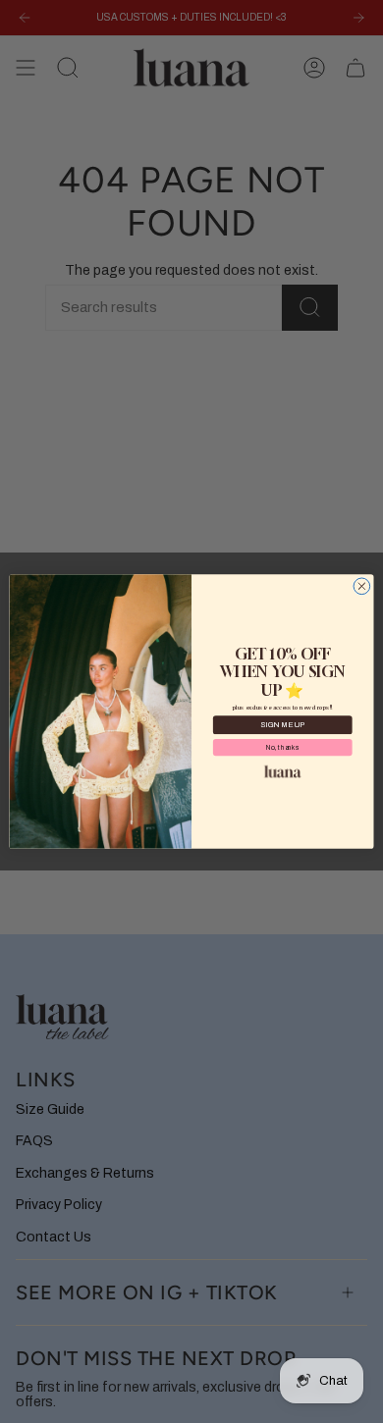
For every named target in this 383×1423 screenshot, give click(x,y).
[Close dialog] (362, 586)
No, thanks (282, 747)
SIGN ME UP (282, 725)
